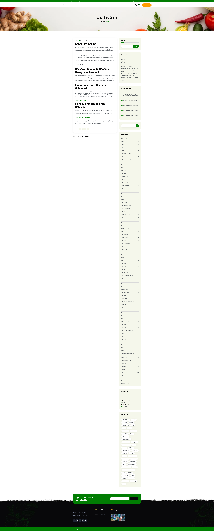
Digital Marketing (126, 214)
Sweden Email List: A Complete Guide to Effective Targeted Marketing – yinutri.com (130, 94)
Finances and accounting (128, 228)
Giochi (124, 263)
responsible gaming (126, 467)
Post (124, 307)
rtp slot (124, 469)
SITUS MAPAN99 (125, 475)
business (125, 188)
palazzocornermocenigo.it (128, 301)
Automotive (125, 162)
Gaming (124, 257)
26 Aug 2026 (124, 406)
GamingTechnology (126, 444)
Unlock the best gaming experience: (128, 396)
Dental (124, 211)
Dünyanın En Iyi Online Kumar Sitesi (82, 53)
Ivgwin (124, 269)
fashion (124, 225)
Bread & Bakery (126, 185)
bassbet (125, 167)
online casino (125, 461)
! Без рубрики (126, 138)
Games (124, 254)
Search (123, 41)
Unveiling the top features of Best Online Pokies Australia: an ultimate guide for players (129, 70)
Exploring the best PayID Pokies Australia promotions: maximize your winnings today (129, 79)
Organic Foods (126, 292)
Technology (125, 357)
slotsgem (125, 339)
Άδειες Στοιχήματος (127, 378)
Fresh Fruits (125, 240)
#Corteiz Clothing (126, 419)
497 (124, 150)
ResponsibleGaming (131, 464)
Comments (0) (94, 40)
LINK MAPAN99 (135, 450)
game (124, 252)
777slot (132, 425)
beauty (124, 170)
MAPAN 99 (124, 456)
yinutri (82, 529)
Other (124, 295)
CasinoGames (133, 430)
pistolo (124, 304)
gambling (125, 249)
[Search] (137, 125)
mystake (125, 281)
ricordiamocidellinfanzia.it (128, 330)
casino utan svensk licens (128, 194)
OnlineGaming (132, 461)
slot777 (125, 333)
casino (124, 191)
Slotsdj (124, 336)
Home (102, 21)
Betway (124, 428)
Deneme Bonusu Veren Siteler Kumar (82, 117)
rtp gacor (135, 467)
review (124, 327)
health (124, 266)
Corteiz (131, 433)
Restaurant (125, 324)
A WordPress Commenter (128, 100)
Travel (124, 366)
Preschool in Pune (126, 310)
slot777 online (125, 481)
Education (125, 217)
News (124, 286)
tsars (124, 369)
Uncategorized (126, 372)
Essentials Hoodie (126, 442)
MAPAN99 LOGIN (126, 458)
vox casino (125, 375)
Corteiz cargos (125, 436)
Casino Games (125, 430)
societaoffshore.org (127, 342)
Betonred (125, 173)
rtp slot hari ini (131, 469)
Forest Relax (125, 234)
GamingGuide (134, 442)
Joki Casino (125, 272)
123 (124, 144)
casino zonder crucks (127, 196)
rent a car (125, 318)
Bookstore (125, 182)
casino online (125, 433)
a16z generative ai (127, 153)
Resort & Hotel (126, 321)
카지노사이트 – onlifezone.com (129, 383)
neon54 (125, 284)
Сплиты (125, 380)
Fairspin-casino (126, 223)
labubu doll (131, 447)
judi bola (124, 447)
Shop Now (146, 5)
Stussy (124, 483)
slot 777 (124, 478)
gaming (124, 260)
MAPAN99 (132, 453)
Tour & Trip (125, 363)
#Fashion (133, 419)
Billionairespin (126, 176)
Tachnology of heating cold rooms (128, 354)
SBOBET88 (130, 472)
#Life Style (125, 422)
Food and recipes (126, 231)
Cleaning (125, 202)
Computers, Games (127, 205)
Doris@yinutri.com (101, 514)
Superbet (125, 350)
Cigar (124, 199)
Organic (124, 464)
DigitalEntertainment (126, 439)
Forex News (125, 237)
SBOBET (124, 472)
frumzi (124, 246)
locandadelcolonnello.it (128, 275)
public (124, 313)
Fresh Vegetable (126, 243)
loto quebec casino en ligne (128, 278)
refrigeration (125, 315)
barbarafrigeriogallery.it (128, 164)
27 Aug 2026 (124, 397)
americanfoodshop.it (127, 159)
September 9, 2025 (84, 40)
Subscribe (134, 498)
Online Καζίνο (126, 289)
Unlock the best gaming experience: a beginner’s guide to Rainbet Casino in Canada (129, 61)
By (76, 40)
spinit (124, 347)
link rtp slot (125, 453)
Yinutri (100, 5)
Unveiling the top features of (127, 404)
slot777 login (131, 478)
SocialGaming (133, 481)
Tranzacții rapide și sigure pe (127, 400)
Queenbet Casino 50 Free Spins (81, 100)
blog (124, 179)
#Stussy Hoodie (126, 425)
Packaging (125, 298)
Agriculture (125, 156)
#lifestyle (131, 422)
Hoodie (133, 444)
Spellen (124, 344)
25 (123, 147)
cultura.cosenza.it (127, 208)
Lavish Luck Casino (126, 450)
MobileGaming (134, 458)
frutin (124, 105)
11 (123, 141)
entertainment (126, 220)
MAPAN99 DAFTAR (132, 456)
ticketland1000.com (127, 360)
